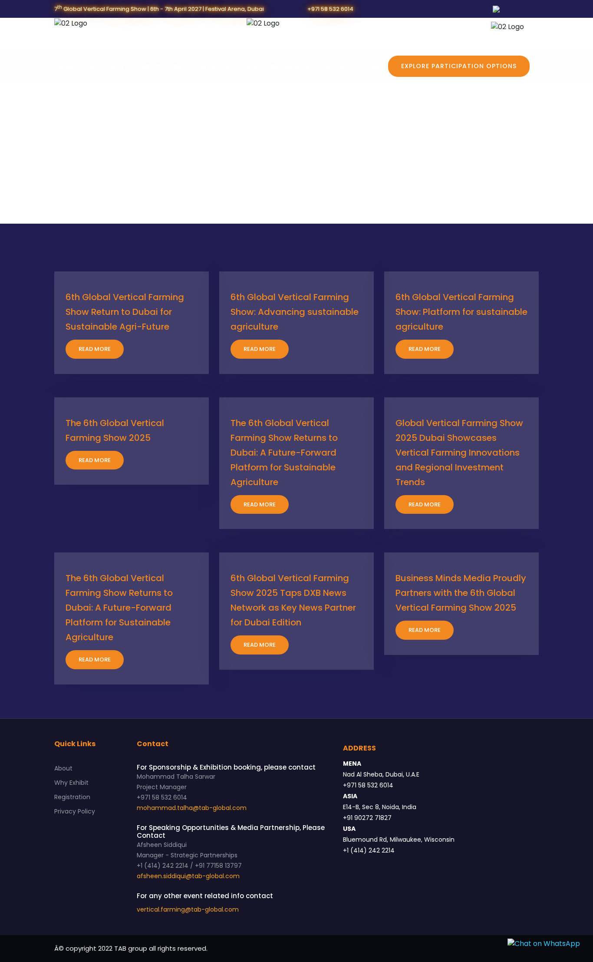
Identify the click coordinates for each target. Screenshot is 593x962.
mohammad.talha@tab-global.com (192, 807)
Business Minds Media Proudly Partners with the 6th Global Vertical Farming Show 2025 (460, 593)
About (63, 768)
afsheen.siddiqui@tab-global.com (188, 876)
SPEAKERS (263, 66)
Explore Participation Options (459, 66)
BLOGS (338, 66)
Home (66, 66)
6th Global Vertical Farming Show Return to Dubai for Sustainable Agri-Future (125, 312)
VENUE (368, 66)
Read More (95, 349)
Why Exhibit (71, 782)
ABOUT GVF (105, 66)
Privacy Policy (74, 811)
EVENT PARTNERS (161, 66)
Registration (72, 797)
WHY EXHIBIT (216, 66)
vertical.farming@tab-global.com (188, 909)
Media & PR (302, 66)
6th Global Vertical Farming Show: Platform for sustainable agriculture (461, 312)
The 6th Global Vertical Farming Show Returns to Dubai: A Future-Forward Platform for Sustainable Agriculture (284, 452)
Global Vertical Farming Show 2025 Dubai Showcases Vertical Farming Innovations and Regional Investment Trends (459, 452)
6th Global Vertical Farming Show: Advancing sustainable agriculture (295, 312)
